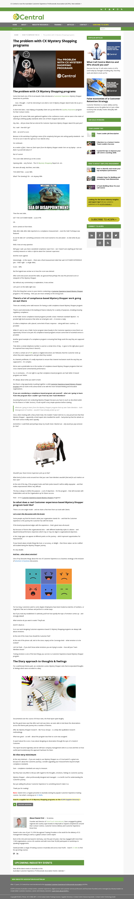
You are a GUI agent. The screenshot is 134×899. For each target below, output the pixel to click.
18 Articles (49, 818)
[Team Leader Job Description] (91, 135)
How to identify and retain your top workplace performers (108, 169)
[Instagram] (117, 9)
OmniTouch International (54, 821)
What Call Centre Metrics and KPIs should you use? (103, 63)
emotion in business (22, 561)
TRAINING (57, 25)
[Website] (122, 9)
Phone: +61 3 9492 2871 (29, 897)
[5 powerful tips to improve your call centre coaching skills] (91, 152)
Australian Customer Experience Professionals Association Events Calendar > (39, 871)
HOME (15, 25)
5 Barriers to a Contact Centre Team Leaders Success (108, 143)
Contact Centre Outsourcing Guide (84, 897)
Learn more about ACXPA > (60, 891)
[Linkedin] (101, 9)
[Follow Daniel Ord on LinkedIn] (16, 854)
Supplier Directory (67, 897)
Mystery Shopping (25, 804)
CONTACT (83, 25)
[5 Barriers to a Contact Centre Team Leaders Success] (91, 143)
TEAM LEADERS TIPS (95, 128)
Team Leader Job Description (108, 133)
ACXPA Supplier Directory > (70, 800)
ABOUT (23, 25)
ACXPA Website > (106, 204)
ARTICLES (70, 25)
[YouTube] (109, 9)
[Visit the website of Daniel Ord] (14, 854)
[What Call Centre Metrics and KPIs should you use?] (104, 51)
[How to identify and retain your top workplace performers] (91, 170)
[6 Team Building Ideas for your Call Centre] (91, 187)
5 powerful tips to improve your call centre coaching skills (109, 152)
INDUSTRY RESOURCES (40, 25)
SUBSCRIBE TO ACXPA (101, 25)
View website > (77, 4)
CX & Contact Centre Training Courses (49, 897)
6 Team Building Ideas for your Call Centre (108, 187)
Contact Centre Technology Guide (105, 897)
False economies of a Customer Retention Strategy (103, 100)
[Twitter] (113, 9)
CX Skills (40, 795)
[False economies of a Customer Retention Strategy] (104, 87)
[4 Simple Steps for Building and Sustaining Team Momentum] (91, 178)
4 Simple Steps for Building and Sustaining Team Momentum (108, 178)
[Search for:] (110, 29)
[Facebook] (105, 9)
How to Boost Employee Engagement (103, 164)
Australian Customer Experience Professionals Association (63, 884)
